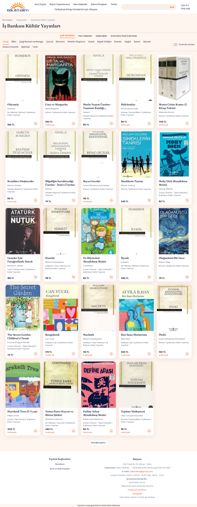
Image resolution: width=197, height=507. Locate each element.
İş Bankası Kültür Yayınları (64, 112)
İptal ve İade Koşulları (60, 468)
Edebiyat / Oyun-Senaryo (56, 266)
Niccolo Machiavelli (129, 108)
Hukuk (91, 41)
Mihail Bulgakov (52, 108)
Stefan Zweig (164, 262)
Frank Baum (88, 265)
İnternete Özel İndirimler (124, 36)
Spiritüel (25, 46)
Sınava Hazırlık (10, 46)
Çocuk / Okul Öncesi (16, 419)
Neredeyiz (60, 464)
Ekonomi (60, 41)
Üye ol (184, 5)
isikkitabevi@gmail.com (141, 471)
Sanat (137, 41)
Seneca (86, 112)
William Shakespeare (54, 262)
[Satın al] (35, 123)
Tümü (6, 41)
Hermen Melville (166, 189)
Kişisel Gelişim (104, 41)
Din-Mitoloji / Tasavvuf (55, 423)
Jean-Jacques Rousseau (132, 415)
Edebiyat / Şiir (51, 342)
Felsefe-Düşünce (76, 41)
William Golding (128, 185)
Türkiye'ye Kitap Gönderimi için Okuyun (75, 9)
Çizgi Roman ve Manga (31, 41)
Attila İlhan (125, 339)
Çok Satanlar (67, 35)
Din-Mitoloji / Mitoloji (16, 112)
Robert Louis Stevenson (93, 419)
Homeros (11, 108)
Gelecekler (101, 36)
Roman (118, 41)
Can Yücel (49, 339)
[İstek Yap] (73, 123)
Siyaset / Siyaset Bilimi (131, 112)
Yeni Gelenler (85, 36)
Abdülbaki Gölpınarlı (54, 419)
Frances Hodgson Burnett (18, 342)
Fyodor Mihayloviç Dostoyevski (96, 185)
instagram (137, 493)
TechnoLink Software (110, 505)
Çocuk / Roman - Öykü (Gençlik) (173, 192)
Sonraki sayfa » (98, 442)
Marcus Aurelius (14, 185)
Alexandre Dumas (166, 112)
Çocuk (49, 41)
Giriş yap (185, 8)
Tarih (35, 46)
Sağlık (128, 41)
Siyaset (147, 41)
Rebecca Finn (13, 415)
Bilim (14, 41)
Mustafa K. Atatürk (15, 265)
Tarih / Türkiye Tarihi (16, 269)
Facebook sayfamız (137, 490)
